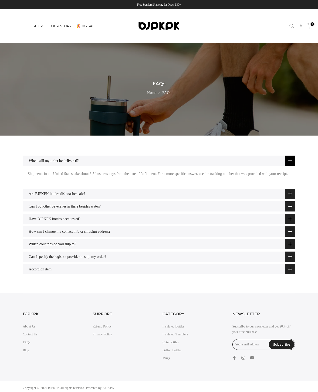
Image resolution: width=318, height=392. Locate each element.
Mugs (166, 358)
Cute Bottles (170, 342)
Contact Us (30, 334)
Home (151, 93)
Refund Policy (102, 326)
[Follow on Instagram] (243, 358)
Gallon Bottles (171, 350)
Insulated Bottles (173, 326)
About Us (29, 326)
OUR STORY (61, 26)
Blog (26, 350)
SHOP (38, 26)
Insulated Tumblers (175, 334)
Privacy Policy (102, 334)
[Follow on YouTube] (252, 358)
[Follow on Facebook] (234, 358)
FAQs (26, 342)
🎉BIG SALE (87, 26)
